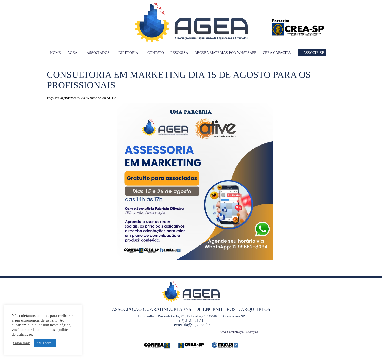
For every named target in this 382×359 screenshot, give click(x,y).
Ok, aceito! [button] (45, 343)
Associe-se (313, 53)
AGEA (72, 53)
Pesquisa (179, 53)
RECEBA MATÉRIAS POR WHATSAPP (225, 53)
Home (55, 53)
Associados (98, 53)
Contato (155, 53)
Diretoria (128, 53)
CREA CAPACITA (277, 53)
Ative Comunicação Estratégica (239, 332)
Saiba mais (21, 343)
